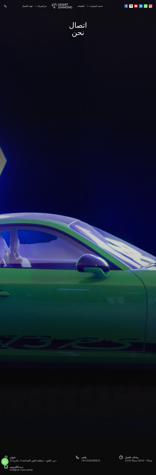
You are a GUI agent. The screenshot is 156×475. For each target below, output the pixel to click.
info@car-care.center (21, 469)
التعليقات (80, 6)
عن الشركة (42, 6)
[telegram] (141, 6)
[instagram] (150, 6)
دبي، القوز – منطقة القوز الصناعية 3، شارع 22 (33, 460)
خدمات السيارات (96, 6)
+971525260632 (6, 6)
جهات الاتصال (27, 6)
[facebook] (126, 6)
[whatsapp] (145, 6)
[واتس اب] (5, 461)
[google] (131, 6)
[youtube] (136, 6)
